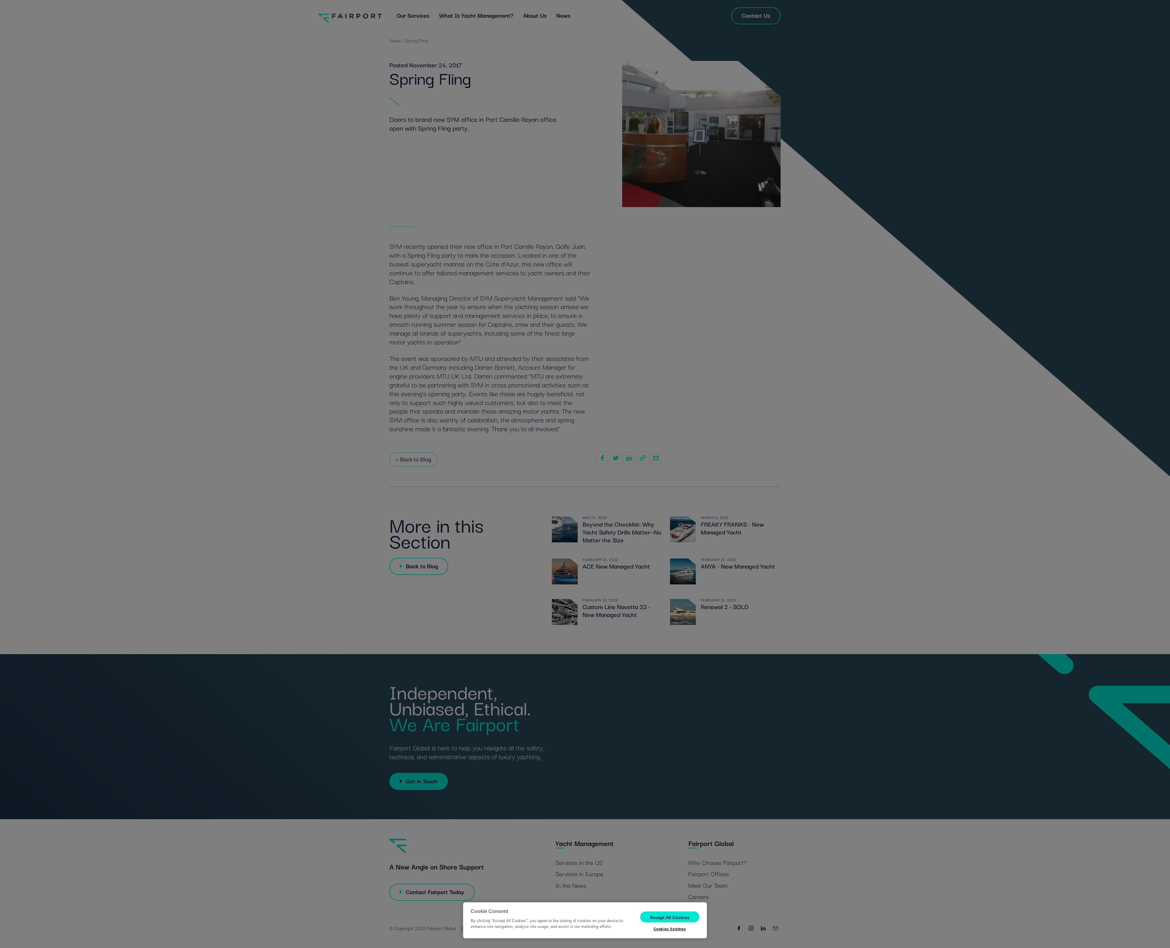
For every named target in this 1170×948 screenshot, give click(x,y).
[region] (585, 920)
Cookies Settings (670, 929)
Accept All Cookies (670, 917)
